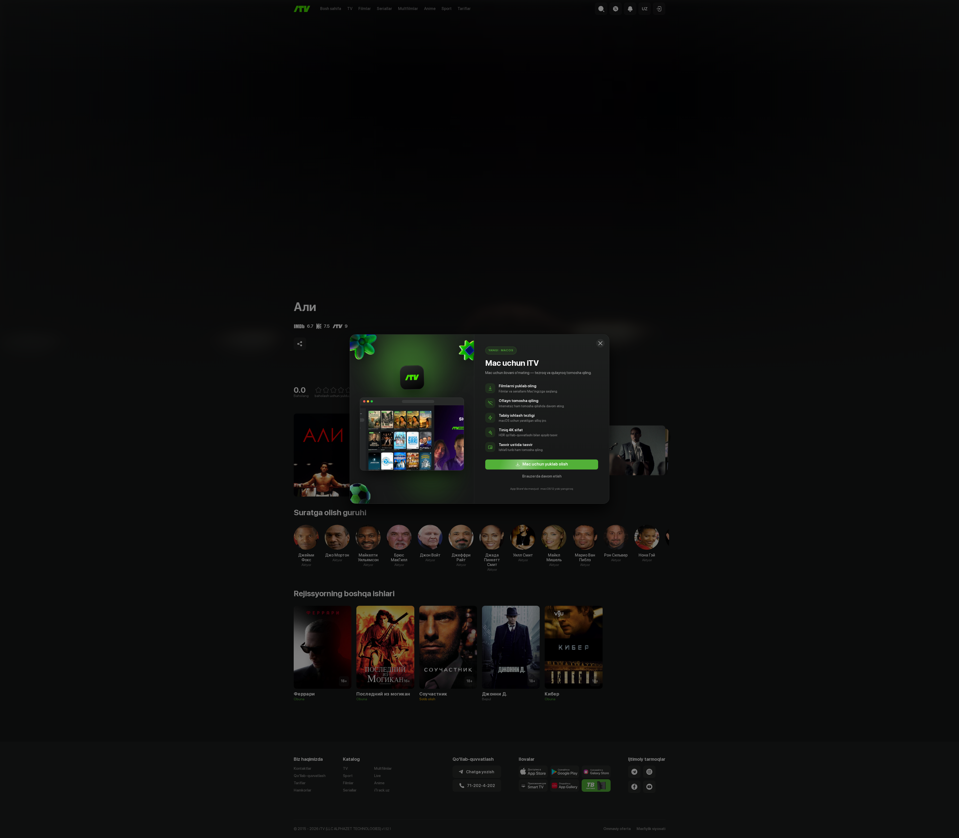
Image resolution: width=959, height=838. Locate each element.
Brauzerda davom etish (541, 476)
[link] (541, 465)
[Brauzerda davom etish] (600, 343)
